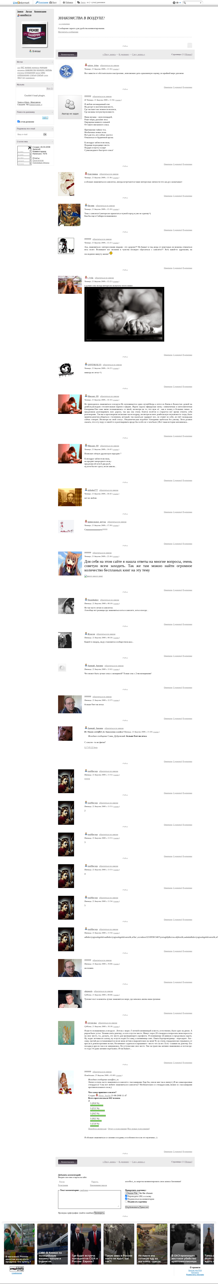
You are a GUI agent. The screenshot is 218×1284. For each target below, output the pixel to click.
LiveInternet (21, 3)
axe (18, 68)
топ (23, 78)
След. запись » (138, 54)
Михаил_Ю (93, 396)
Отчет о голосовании (117, 1129)
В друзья (37, 51)
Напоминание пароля (98, 1185)
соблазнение (23, 75)
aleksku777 (93, 490)
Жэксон (91, 634)
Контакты (195, 1272)
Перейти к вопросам (97, 1129)
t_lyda (90, 278)
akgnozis (88, 991)
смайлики (84, 1190)
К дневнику (124, 54)
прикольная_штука (97, 522)
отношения (30, 73)
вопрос (28, 67)
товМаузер (93, 771)
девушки (43, 67)
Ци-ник (91, 205)
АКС (22, 67)
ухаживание (30, 78)
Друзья (29, 11)
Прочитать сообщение (68, 32)
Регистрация (43, 2)
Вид (178, 3)
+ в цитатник (64, 24)
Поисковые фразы (41, 163)
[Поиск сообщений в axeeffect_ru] (45, 117)
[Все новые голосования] (138, 1129)
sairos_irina (93, 65)
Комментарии (40, 11)
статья (40, 75)
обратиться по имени (109, 65)
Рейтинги (69, 2)
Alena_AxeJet (104, 1095)
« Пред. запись (109, 54)
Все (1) (50, 88)
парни (38, 73)
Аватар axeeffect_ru (34, 34)
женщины (21, 70)
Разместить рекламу (195, 1275)
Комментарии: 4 (35, 105)
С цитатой (177, 87)
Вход (54, 2)
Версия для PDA (195, 1270)
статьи (33, 75)
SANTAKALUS (94, 364)
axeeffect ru (18, 15)
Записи (20, 11)
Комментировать (67, 54)
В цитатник (187, 87)
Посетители (38, 160)
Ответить (168, 87)
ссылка (115, 69)
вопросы (35, 68)
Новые (189, 54)
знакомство (30, 70)
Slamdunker (93, 600)
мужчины (20, 73)
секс (43, 72)
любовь (48, 70)
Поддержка (174, 2)
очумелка (92, 1023)
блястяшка (93, 174)
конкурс (41, 70)
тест (19, 77)
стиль (46, 75)
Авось (83, 2)
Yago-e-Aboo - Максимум (29, 102)
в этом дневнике (26, 122)
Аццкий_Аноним (95, 665)
